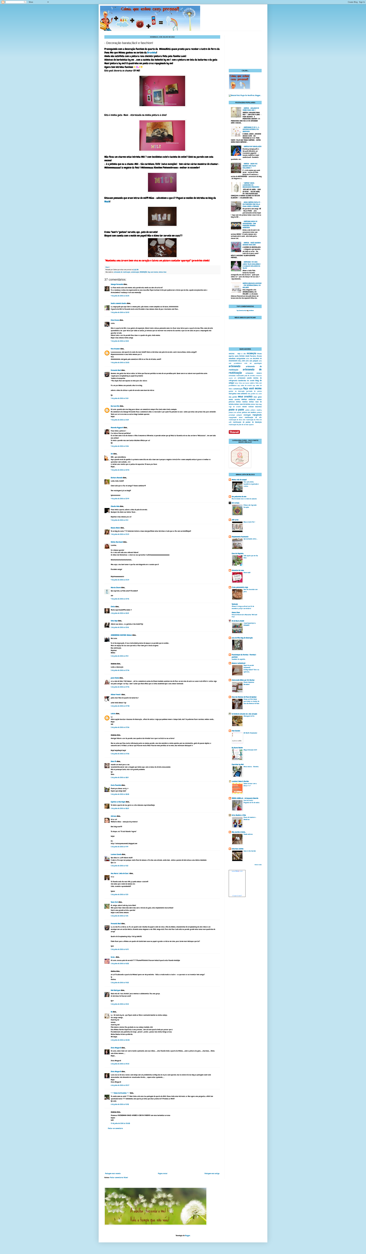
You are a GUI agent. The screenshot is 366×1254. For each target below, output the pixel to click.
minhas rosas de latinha (242, 404)
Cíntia (113, 606)
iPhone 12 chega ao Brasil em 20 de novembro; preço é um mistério (243, 607)
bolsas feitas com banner (242, 383)
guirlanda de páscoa (254, 391)
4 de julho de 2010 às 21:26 (120, 446)
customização (135, 272)
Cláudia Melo (115, 506)
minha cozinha (234, 399)
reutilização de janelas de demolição (247, 422)
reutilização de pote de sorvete (238, 425)
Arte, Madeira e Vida (239, 815)
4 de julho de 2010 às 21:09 (120, 420)
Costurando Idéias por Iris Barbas (243, 680)
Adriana (113, 816)
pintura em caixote (235, 412)
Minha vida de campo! (239, 480)
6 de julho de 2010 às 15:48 (120, 1104)
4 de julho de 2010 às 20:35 (120, 296)
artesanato (234, 366)
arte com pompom (252, 361)
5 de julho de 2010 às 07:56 (120, 727)
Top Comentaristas (242, 310)
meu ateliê (259, 394)
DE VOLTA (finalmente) (250, 733)
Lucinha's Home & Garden (240, 781)
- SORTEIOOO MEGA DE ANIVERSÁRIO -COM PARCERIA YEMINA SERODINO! (250, 224)
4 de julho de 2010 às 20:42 (120, 312)
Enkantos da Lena (238, 570)
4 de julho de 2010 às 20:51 (120, 341)
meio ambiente (242, 393)
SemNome (251, 310)
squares (251, 425)
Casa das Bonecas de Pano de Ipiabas (244, 697)
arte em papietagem (253, 363)
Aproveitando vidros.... (250, 539)
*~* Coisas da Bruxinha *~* (120, 1093)
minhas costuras (248, 399)
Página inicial (162, 1173)
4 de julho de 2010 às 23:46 (120, 599)
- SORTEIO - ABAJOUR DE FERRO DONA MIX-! (251, 109)
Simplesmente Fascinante (240, 537)
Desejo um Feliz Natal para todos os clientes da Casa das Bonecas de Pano (251, 701)
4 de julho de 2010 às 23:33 (120, 534)
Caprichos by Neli (238, 764)
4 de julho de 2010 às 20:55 (120, 362)
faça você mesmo (153, 272)
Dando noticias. (248, 834)
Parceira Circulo (256, 356)
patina (247, 410)
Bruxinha (151, 52)
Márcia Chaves (116, 587)
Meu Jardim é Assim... (239, 832)
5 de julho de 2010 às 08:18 (120, 794)
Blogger (187, 1235)
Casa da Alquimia (237, 553)
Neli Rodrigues (116, 990)
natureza (258, 406)
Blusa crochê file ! (249, 522)
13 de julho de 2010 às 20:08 (120, 1123)
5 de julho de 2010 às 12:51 (119, 894)
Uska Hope (114, 621)
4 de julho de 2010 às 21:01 (119, 398)
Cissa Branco (115, 320)
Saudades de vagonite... (239, 659)
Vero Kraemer (115, 349)
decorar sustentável (238, 663)
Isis (112, 454)
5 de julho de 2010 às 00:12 (120, 613)
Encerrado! (247, 572)
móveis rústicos (248, 406)
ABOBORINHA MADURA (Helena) (121, 635)
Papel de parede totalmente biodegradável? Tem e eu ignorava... (251, 668)
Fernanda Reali (116, 370)
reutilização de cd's (253, 417)
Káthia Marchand (117, 542)
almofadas (232, 358)
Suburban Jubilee (237, 849)
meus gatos (258, 397)
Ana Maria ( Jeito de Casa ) (120, 873)
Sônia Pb (113, 761)
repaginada (257, 415)
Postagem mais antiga (212, 1173)
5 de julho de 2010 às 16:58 (120, 963)
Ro (111, 1012)
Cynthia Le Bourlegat (118, 802)
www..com (237, 871)
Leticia (113, 713)
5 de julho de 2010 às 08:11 (120, 777)
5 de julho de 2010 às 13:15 (119, 916)
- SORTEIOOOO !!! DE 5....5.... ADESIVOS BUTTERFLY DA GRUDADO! (251, 129)
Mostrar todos (258, 865)
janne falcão (115, 678)
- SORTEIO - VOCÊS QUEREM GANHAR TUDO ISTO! (252, 244)
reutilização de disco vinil (237, 420)
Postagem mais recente (113, 1173)
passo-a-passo (236, 409)
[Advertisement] (162, 1151)
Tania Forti (114, 902)
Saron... (113, 957)
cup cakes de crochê (244, 385)
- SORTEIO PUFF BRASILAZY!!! (252, 146)
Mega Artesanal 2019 (250, 750)
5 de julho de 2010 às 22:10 (120, 1004)
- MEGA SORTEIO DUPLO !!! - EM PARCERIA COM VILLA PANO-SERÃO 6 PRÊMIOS (252, 204)
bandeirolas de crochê (246, 380)
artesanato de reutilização (122, 272)
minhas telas (162, 272)
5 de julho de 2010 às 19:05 (120, 982)
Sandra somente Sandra (119, 303)
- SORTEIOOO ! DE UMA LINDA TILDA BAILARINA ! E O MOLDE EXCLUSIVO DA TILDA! (252, 265)
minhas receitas (242, 402)
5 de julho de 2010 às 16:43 (120, 949)
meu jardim (251, 394)
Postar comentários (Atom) (119, 1177)
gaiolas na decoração (236, 391)
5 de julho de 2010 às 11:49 (119, 847)
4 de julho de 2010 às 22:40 (120, 470)
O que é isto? (237, 895)
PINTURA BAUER (244, 356)
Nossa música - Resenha (251, 767)
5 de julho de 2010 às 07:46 (120, 670)
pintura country (256, 410)
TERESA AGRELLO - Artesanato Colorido (245, 798)
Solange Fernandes (117, 284)
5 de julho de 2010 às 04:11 (119, 656)
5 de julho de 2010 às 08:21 (120, 808)
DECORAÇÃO (143, 272)
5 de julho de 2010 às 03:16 (120, 627)
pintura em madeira (249, 412)
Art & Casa (235, 503)
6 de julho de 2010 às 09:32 (120, 1064)
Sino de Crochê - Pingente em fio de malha (251, 801)
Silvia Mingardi (116, 1048)
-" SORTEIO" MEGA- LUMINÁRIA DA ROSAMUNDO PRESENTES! (251, 185)
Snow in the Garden (250, 851)
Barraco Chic (115, 406)
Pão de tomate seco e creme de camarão (244, 499)
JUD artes (235, 520)
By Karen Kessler (237, 748)
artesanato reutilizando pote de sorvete (242, 376)
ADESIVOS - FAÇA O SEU (237, 354)
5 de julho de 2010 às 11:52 (119, 866)
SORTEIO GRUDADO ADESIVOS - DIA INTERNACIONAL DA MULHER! (252, 285)
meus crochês (245, 396)
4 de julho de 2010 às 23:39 (120, 580)
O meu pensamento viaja (240, 587)
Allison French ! (116, 694)
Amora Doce (236, 612)
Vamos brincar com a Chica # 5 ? (250, 784)
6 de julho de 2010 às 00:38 (120, 1040)
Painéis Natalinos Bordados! (249, 683)
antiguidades (240, 358)
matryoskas (233, 393)
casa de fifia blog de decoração (242, 638)
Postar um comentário (115, 1128)
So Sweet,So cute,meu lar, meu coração (244, 714)
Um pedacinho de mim (239, 496)
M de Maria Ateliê (238, 621)
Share (107, 267)
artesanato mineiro (254, 373)
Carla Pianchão (116, 785)
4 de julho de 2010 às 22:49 (120, 498)
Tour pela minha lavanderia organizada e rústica (251, 484)
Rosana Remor (115, 528)
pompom (239, 415)
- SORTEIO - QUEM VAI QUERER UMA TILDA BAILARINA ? (250, 166)
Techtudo (235, 604)
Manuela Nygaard (117, 427)
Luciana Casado (116, 854)
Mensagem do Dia (249, 716)
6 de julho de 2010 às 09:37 (120, 1085)
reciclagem (247, 415)
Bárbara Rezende (117, 478)
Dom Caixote (236, 731)
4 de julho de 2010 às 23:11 (119, 520)
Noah (107, 201)
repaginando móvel (235, 417)
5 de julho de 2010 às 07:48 (120, 706)
